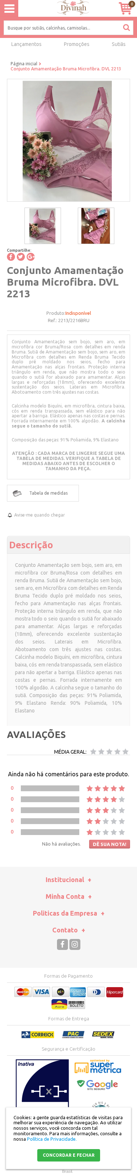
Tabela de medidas (48, 493)
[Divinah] (68, 8)
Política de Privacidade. (52, 1138)
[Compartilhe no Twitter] (21, 257)
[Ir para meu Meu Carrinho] (125, 8)
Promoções (77, 44)
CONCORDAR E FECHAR (69, 1155)
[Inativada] (42, 1095)
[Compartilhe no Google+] (31, 257)
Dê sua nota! (109, 844)
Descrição (31, 544)
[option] (42, 226)
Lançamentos (26, 44)
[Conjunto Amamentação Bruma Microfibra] (43, 226)
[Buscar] (126, 27)
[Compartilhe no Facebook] (11, 257)
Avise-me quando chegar (39, 515)
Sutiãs (119, 44)
